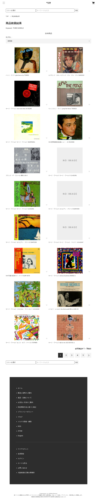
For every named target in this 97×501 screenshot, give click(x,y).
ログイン (21, 458)
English (20, 436)
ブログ (20, 417)
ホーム (20, 388)
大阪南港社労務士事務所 (26, 472)
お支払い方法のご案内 (25, 402)
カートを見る (22, 463)
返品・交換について (25, 397)
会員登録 (21, 454)
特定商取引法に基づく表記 (27, 407)
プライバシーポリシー (25, 412)
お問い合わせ (22, 468)
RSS (19, 426)
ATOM (20, 431)
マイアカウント (23, 449)
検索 (76, 10)
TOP (7, 16)
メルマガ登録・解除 (25, 421)
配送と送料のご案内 (25, 393)
